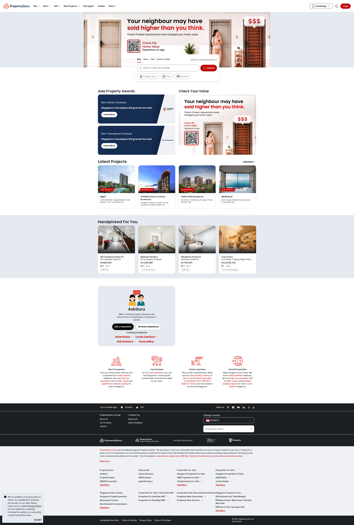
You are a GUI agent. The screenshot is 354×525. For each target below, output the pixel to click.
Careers (103, 426)
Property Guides (107, 477)
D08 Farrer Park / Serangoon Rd (230, 507)
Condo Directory (145, 474)
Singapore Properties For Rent (229, 474)
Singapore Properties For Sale (191, 474)
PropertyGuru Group (110, 415)
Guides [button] (101, 6)
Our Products (105, 423)
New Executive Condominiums (113, 504)
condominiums (162, 456)
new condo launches (192, 378)
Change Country (211, 415)
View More (248, 161)
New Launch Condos (109, 500)
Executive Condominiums (200, 456)
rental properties (235, 375)
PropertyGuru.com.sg (109, 450)
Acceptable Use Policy (109, 520)
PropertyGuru (107, 470)
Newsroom (133, 419)
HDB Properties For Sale (188, 477)
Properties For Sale (186, 470)
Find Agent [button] (88, 6)
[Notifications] (336, 6)
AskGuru (104, 474)
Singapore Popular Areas (228, 492)
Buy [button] (35, 6)
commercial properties (233, 456)
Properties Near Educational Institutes (196, 492)
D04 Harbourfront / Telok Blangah (231, 496)
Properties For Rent (225, 470)
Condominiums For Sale (188, 481)
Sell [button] (56, 6)
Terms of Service (129, 520)
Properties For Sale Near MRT (151, 496)
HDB (120, 381)
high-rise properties (239, 378)
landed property (121, 384)
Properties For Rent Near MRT (151, 500)
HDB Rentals (221, 477)
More (111, 6)
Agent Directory (145, 481)
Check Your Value (217, 125)
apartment (106, 384)
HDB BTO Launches (108, 481)
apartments (174, 456)
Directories (143, 470)
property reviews (201, 375)
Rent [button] (45, 6)
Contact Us (134, 415)
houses (215, 456)
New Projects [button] (70, 6)
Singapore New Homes (111, 492)
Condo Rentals (222, 481)
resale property (124, 375)
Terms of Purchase (162, 520)
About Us (104, 419)
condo (125, 381)
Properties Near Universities (190, 496)
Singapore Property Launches (113, 496)
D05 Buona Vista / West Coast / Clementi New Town (233, 501)
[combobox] (170, 68)
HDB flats (185, 456)
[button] (148, 326)
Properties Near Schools (188, 500)
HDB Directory (144, 477)
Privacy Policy (35, 506)
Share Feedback (135, 423)
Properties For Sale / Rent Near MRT (156, 492)
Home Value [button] (163, 59)
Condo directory (156, 372)
